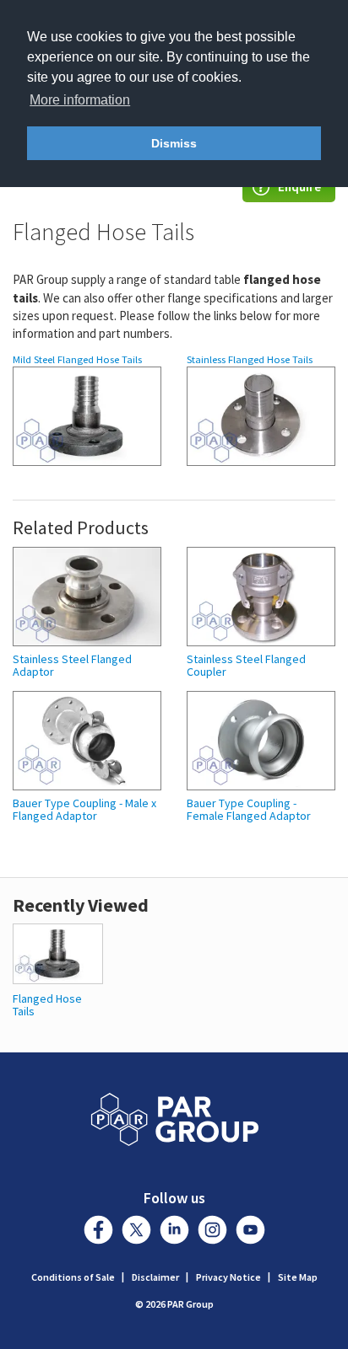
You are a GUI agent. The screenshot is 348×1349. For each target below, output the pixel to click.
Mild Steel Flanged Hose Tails (77, 359)
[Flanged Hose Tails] (58, 952)
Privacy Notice (228, 1277)
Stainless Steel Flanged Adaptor (72, 666)
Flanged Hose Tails (47, 1005)
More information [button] (80, 100)
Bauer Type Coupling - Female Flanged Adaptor (249, 810)
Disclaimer (155, 1277)
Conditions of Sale (73, 1277)
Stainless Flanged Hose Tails (250, 359)
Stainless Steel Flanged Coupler (246, 666)
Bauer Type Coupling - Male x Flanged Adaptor (84, 810)
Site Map (298, 1277)
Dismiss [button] (174, 143)
